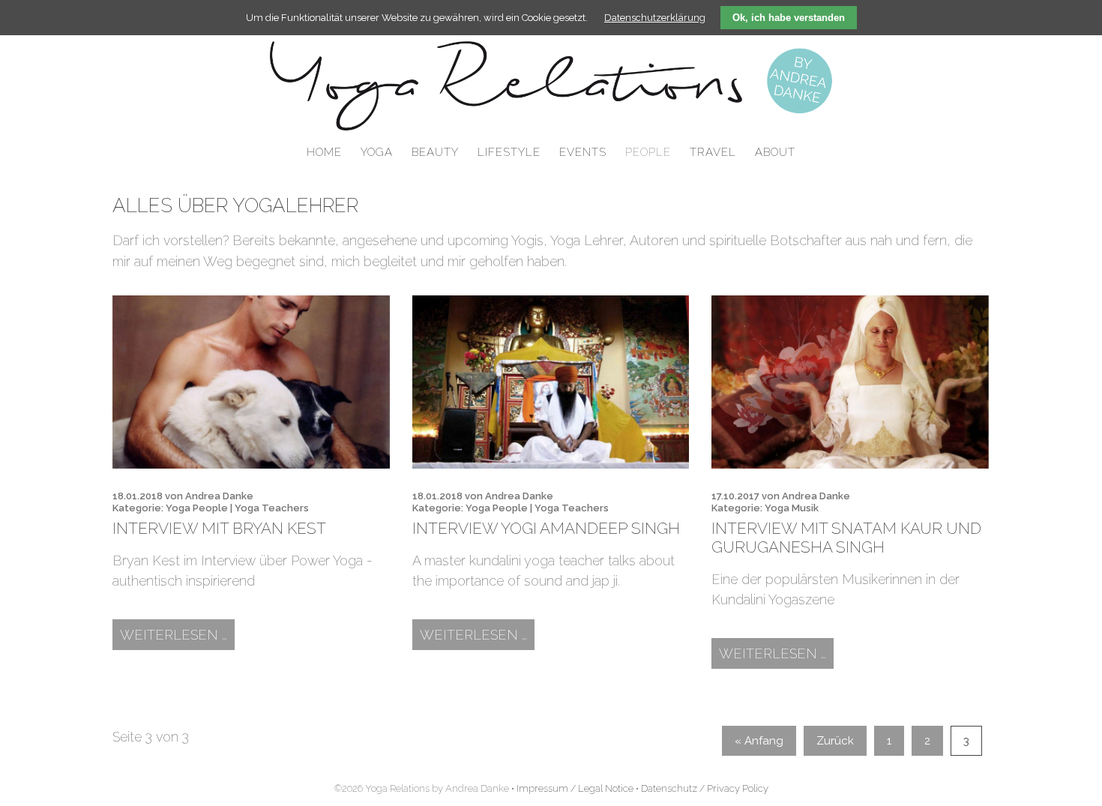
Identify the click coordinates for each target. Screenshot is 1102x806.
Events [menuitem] (582, 152)
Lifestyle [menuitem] (509, 152)
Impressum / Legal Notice (575, 788)
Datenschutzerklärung (654, 17)
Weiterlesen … (177, 634)
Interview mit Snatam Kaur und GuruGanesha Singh (846, 537)
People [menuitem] (648, 152)
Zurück (835, 741)
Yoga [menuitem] (377, 152)
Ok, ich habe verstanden (788, 17)
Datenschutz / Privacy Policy (704, 788)
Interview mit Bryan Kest (219, 528)
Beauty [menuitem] (435, 152)
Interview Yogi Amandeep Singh (546, 528)
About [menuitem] (775, 152)
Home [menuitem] (324, 152)
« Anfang (759, 741)
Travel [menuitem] (713, 152)
